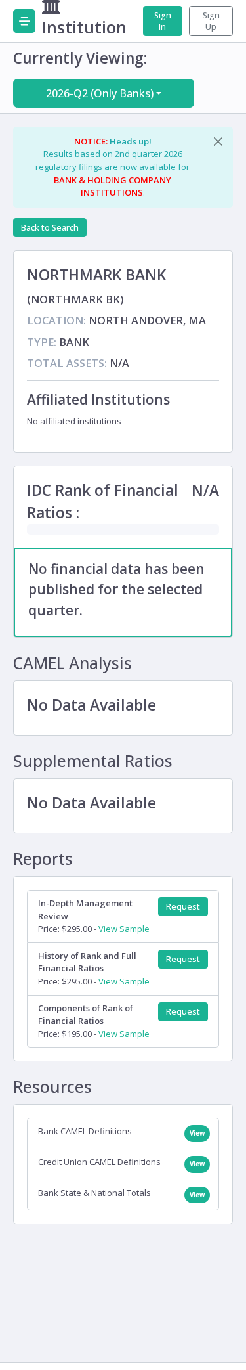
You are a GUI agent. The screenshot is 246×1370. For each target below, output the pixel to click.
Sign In (162, 21)
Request (183, 906)
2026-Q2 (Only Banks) (100, 93)
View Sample (124, 929)
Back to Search (50, 227)
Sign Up (211, 21)
